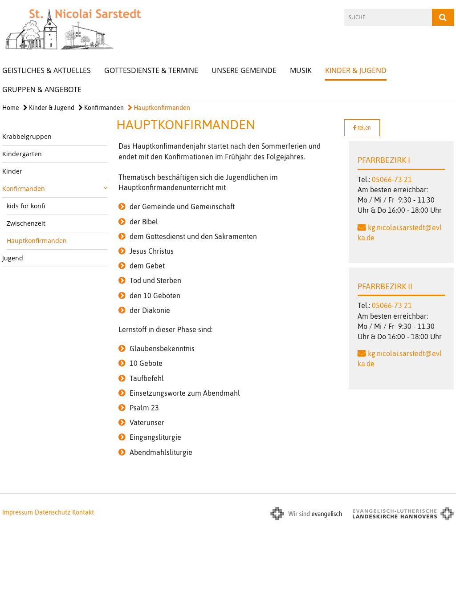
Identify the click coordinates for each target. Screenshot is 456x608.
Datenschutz (52, 512)
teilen (363, 128)
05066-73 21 (392, 179)
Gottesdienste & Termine (151, 70)
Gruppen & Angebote (41, 89)
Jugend (12, 258)
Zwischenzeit (26, 223)
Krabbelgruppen (27, 136)
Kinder (12, 171)
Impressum (17, 512)
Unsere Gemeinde (244, 70)
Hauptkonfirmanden (161, 107)
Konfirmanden (103, 107)
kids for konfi (26, 206)
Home (10, 107)
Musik (301, 70)
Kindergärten (22, 154)
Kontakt (83, 512)
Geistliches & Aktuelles (46, 70)
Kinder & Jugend (356, 70)
